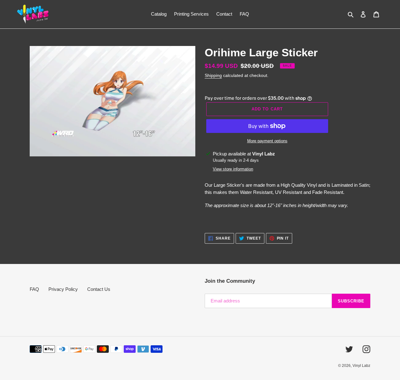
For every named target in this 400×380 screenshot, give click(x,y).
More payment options (267, 141)
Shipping (213, 75)
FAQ (34, 289)
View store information (233, 169)
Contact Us (98, 289)
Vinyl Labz (361, 365)
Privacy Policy (63, 289)
